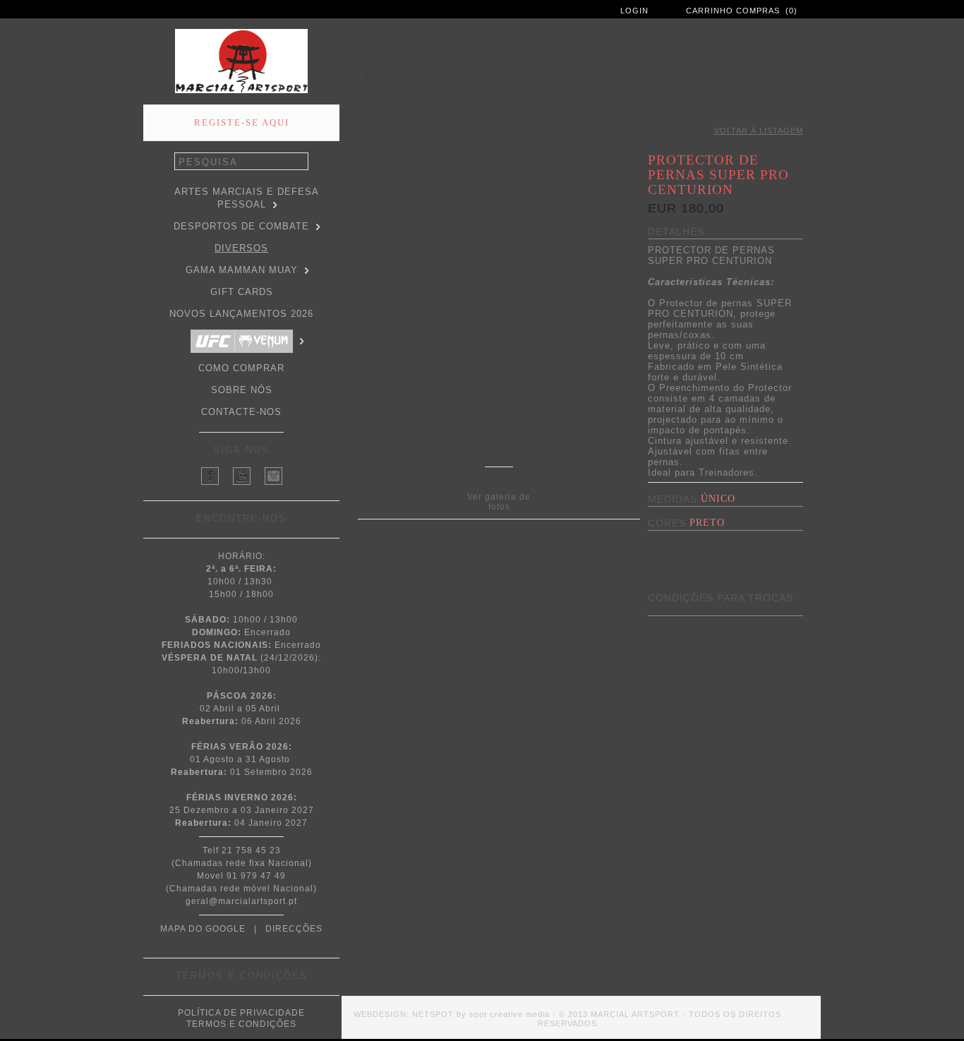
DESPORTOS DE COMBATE (241, 226)
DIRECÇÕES (294, 929)
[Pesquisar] (301, 162)
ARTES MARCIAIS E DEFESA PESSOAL (246, 198)
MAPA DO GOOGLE (203, 929)
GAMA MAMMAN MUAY (242, 270)
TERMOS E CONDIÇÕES (241, 1024)
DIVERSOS (241, 248)
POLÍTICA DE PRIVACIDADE (241, 1013)
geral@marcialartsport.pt (241, 901)
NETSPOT (433, 1014)
